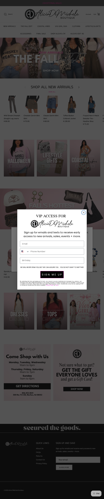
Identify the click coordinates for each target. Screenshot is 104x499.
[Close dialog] (83, 212)
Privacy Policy (50, 285)
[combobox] (24, 251)
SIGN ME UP (52, 274)
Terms (56, 285)
